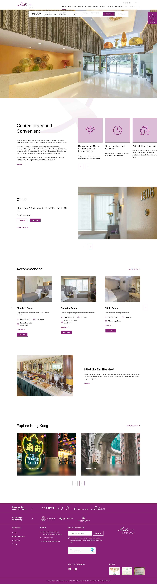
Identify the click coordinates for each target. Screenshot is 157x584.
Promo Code (95, 13)
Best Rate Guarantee (18, 536)
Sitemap (14, 544)
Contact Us (129, 6)
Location (88, 6)
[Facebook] (69, 569)
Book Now (108, 14)
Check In (47, 13)
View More (22, 220)
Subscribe (98, 533)
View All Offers (21, 227)
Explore (102, 6)
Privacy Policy (16, 540)
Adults (76, 13)
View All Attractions (132, 425)
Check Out (62, 13)
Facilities (110, 6)
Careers (14, 532)
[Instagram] (75, 569)
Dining (95, 6)
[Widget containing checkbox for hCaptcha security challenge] (82, 550)
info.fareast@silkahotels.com (51, 541)
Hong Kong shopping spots (31, 153)
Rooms (80, 6)
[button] (80, 166)
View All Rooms (133, 269)
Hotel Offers (72, 6)
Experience (119, 6)
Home (64, 6)
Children (84, 13)
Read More (20, 164)
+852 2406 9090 (48, 538)
